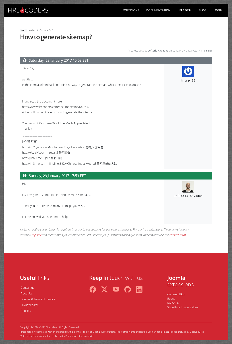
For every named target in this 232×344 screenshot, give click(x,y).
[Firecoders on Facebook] (93, 288)
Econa (171, 299)
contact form (177, 235)
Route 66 (173, 303)
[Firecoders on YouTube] (116, 288)
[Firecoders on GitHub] (127, 288)
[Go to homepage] (28, 10)
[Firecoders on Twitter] (104, 288)
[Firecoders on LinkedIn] (139, 288)
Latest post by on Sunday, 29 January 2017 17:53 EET (171, 50)
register (36, 235)
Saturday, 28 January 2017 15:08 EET (58, 60)
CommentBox (176, 294)
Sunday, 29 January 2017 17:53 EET (57, 175)
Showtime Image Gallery (182, 307)
